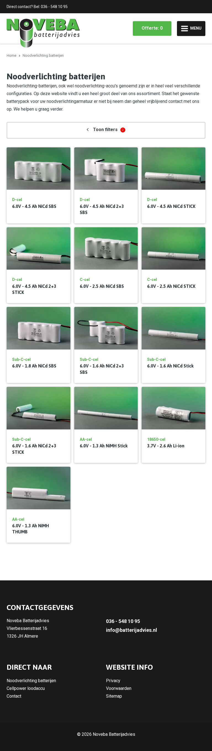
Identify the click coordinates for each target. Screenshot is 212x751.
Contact (14, 696)
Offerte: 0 (152, 28)
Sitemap (114, 696)
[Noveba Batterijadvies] (43, 32)
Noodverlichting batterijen (31, 680)
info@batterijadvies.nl (131, 630)
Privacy (113, 680)
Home (11, 55)
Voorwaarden (118, 688)
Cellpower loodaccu (26, 688)
